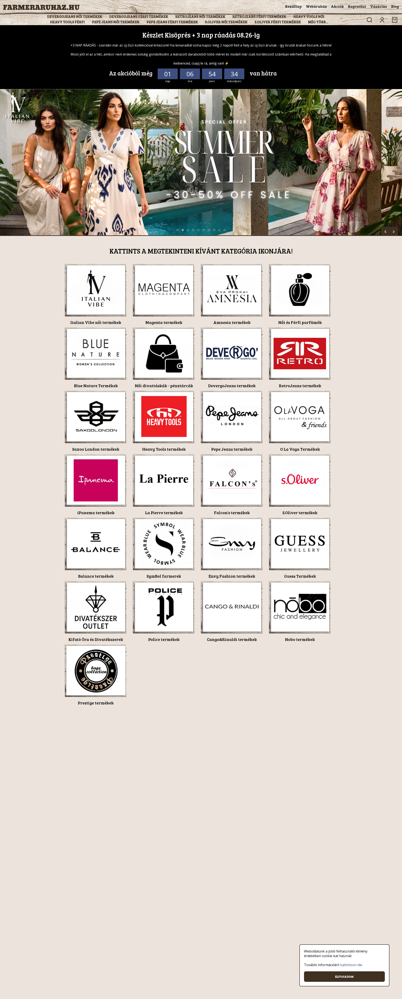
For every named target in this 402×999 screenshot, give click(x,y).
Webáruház (316, 6)
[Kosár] (394, 20)
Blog (395, 6)
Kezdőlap (293, 6)
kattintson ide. (351, 965)
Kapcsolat (357, 6)
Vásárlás (378, 6)
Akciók (337, 6)
